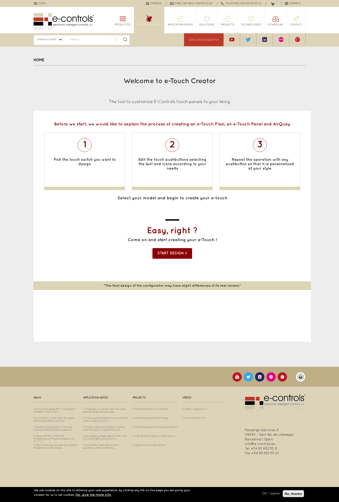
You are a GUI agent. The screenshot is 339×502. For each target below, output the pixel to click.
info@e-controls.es (260, 444)
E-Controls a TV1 (194, 418)
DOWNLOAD (275, 25)
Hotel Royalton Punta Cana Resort (156, 427)
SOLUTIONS (206, 25)
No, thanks (293, 494)
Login (41, 3)
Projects (227, 25)
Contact (296, 25)
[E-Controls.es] (63, 23)
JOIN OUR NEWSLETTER (204, 40)
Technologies (251, 25)
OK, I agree (271, 493)
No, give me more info (93, 494)
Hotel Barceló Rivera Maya (151, 418)
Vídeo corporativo (195, 409)
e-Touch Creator (149, 25)
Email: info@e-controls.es (193, 3)
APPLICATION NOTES (180, 25)
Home (38, 60)
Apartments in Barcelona (150, 445)
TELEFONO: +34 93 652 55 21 (243, 3)
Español (295, 3)
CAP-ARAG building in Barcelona (155, 436)
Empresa (156, 3)
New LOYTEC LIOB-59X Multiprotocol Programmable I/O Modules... (53, 439)
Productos (123, 25)
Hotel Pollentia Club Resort (151, 409)
